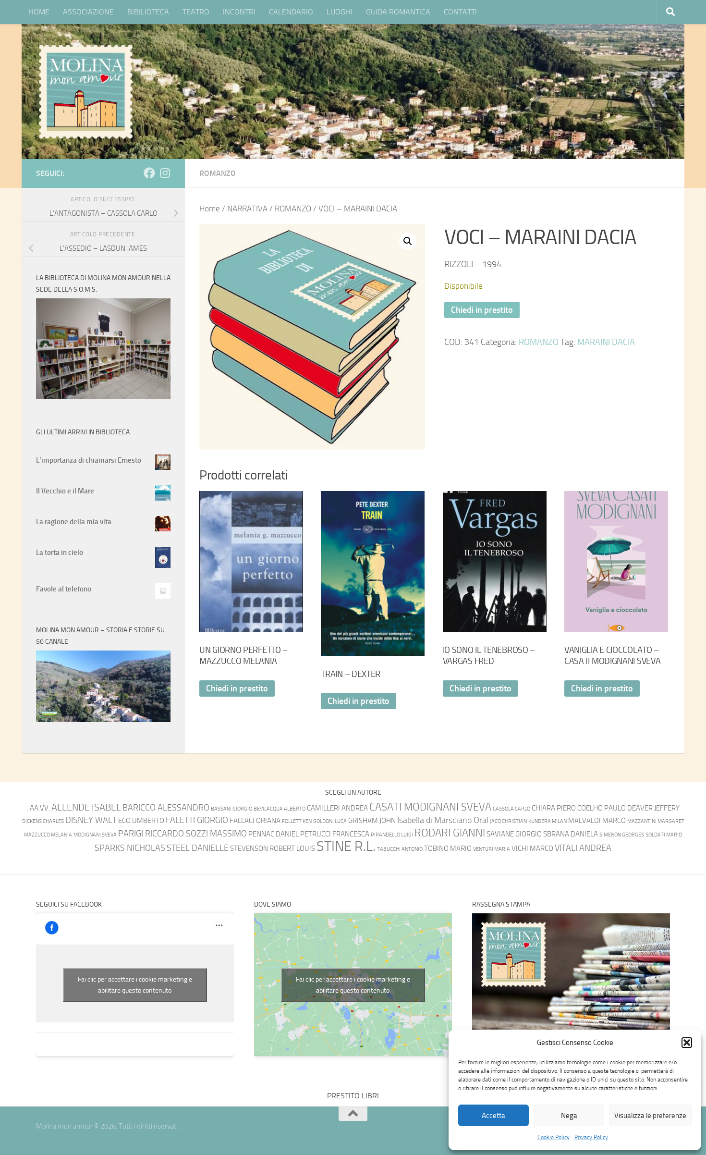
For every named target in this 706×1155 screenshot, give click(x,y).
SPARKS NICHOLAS (130, 848)
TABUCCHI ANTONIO (400, 849)
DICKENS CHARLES (43, 821)
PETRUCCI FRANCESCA (334, 834)
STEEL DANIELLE (198, 848)
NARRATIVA (247, 208)
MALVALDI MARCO (597, 820)
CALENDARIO (291, 11)
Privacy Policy (591, 1137)
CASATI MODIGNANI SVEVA (430, 806)
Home (209, 208)
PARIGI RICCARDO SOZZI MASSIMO (182, 834)
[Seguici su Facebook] (149, 173)
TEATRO (196, 11)
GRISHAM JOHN (372, 820)
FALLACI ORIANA (255, 820)
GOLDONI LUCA (330, 821)
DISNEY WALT (91, 820)
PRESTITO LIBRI (353, 1095)
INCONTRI (239, 11)
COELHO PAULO (601, 808)
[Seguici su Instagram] (164, 173)
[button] (687, 1042)
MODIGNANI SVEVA (95, 835)
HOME (38, 11)
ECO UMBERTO (141, 820)
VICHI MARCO (532, 848)
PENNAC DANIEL (273, 834)
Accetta (493, 1115)
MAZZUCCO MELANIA (48, 835)
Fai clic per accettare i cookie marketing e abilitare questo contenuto (135, 985)
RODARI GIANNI (449, 832)
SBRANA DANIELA (570, 834)
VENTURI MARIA (491, 849)
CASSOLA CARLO (511, 809)
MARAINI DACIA (606, 342)
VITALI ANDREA (583, 848)
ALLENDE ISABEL (86, 807)
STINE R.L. (346, 846)
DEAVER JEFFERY (653, 808)
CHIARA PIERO (554, 808)
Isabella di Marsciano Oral (442, 820)
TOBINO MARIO (448, 848)
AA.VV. (40, 808)
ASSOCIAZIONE (88, 11)
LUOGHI (340, 11)
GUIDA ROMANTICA (398, 11)
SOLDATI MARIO (663, 835)
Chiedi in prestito (482, 310)
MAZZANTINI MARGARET (655, 821)
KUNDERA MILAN (547, 821)
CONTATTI (460, 11)
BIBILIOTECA (148, 11)
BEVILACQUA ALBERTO (279, 809)
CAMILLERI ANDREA (337, 808)
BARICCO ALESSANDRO (165, 808)
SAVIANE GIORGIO (514, 834)
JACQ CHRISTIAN (508, 821)
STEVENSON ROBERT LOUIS (272, 848)
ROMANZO (217, 173)
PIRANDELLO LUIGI (392, 835)
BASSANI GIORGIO (231, 809)
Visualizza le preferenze (650, 1115)
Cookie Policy (553, 1137)
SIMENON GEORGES (621, 835)
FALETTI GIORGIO (197, 820)
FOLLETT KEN (297, 821)
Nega (569, 1115)
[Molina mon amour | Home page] (85, 91)
